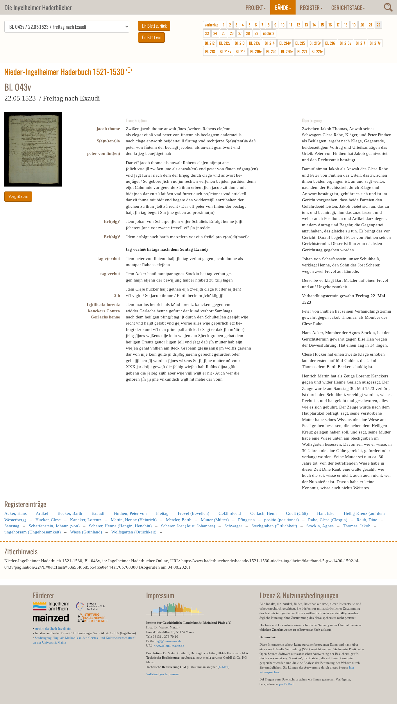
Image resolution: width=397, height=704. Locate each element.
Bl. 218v (225, 51)
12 (298, 25)
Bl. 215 (300, 43)
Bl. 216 (330, 43)
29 (256, 33)
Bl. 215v (315, 43)
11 (290, 25)
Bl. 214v (285, 43)
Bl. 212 (209, 43)
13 (306, 25)
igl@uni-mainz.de (169, 641)
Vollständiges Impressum (163, 674)
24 (215, 33)
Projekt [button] (254, 7)
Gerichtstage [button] (346, 7)
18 (346, 25)
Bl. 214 (270, 43)
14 (314, 25)
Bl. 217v (375, 43)
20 (362, 25)
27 (240, 33)
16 (330, 25)
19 (354, 25)
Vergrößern (18, 196)
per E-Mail (286, 684)
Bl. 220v (287, 51)
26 (232, 33)
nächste (268, 33)
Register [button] (310, 7)
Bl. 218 (210, 51)
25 (223, 33)
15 (322, 25)
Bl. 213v (254, 43)
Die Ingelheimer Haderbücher (38, 7)
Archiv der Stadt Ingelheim (53, 628)
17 (338, 25)
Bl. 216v (345, 43)
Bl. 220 (271, 51)
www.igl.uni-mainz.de (169, 645)
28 (248, 33)
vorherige (211, 25)
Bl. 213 (239, 43)
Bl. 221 (302, 51)
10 (283, 25)
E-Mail (223, 667)
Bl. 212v (224, 43)
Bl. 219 (241, 51)
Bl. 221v (317, 51)
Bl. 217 (360, 43)
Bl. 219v (256, 51)
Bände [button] (281, 7)
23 (207, 33)
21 (370, 25)
